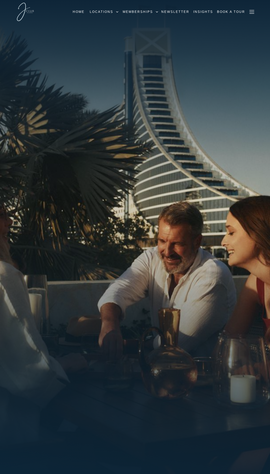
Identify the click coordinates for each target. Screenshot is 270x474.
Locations (101, 11)
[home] (25, 12)
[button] (103, 12)
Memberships (138, 11)
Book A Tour (231, 11)
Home (79, 11)
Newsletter (175, 11)
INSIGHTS (203, 11)
